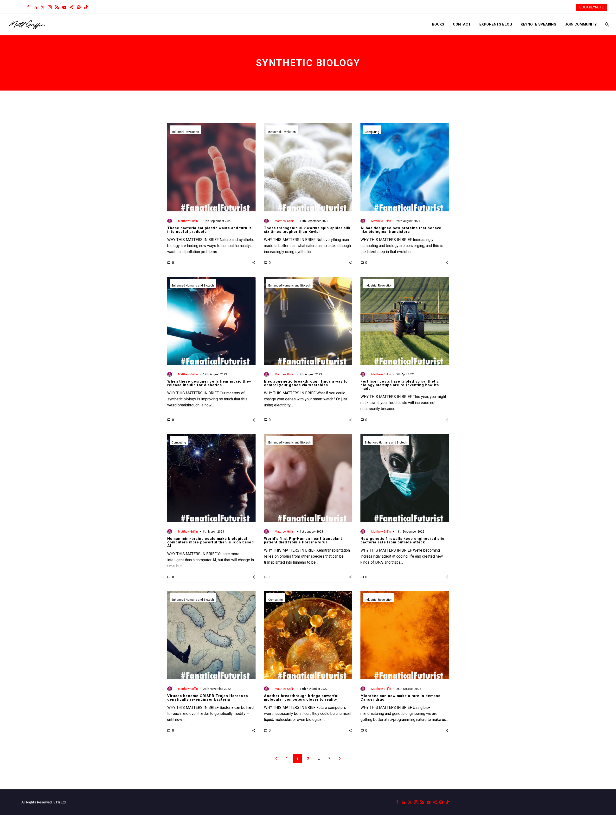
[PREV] (276, 758)
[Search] (606, 24)
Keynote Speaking (538, 24)
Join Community (581, 24)
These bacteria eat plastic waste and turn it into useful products (209, 230)
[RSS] (57, 7)
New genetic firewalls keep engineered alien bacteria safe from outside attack (403, 540)
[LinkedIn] (35, 7)
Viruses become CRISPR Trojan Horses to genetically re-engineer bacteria (207, 698)
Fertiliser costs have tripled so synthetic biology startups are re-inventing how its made (399, 385)
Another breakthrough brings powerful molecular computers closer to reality (301, 698)
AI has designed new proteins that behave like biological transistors (400, 230)
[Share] (71, 7)
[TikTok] (86, 7)
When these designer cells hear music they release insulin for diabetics (209, 383)
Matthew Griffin (188, 221)
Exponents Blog (495, 24)
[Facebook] (28, 7)
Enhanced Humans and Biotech (193, 285)
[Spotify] (78, 7)
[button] (254, 263)
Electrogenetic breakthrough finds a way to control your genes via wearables (306, 383)
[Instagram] (49, 7)
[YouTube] (64, 7)
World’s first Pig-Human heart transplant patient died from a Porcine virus (303, 540)
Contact (462, 24)
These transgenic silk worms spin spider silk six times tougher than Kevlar (307, 230)
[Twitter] (42, 7)
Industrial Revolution (185, 132)
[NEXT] (339, 758)
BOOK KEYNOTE (591, 7)
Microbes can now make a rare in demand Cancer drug (400, 698)
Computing (372, 132)
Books (438, 24)
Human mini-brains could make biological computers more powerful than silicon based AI (210, 542)
